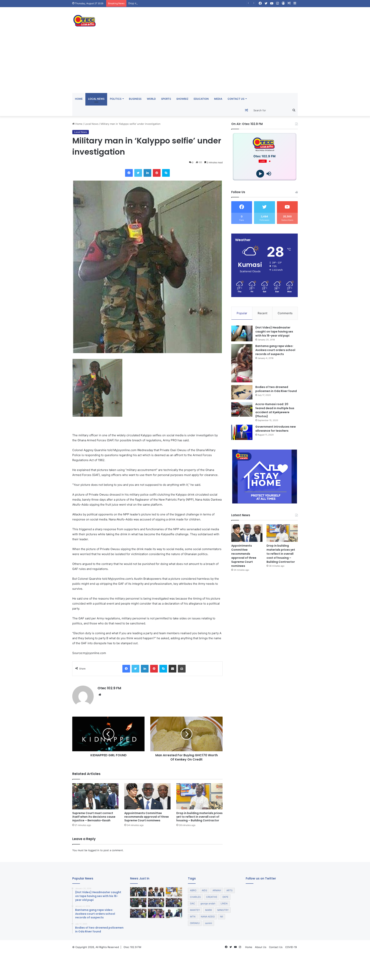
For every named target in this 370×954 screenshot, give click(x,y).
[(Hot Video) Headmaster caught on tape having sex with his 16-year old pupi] (241, 334)
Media (218, 98)
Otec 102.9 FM (109, 688)
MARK (208, 910)
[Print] (182, 669)
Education (201, 98)
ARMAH (217, 890)
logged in (93, 850)
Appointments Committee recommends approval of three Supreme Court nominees (146, 816)
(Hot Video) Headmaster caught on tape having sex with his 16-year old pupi (274, 332)
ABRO (193, 890)
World (151, 98)
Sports (166, 98)
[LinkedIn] (147, 173)
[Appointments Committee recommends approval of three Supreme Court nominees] (147, 796)
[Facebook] (129, 173)
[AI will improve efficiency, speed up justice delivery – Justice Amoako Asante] (174, 902)
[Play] (260, 174)
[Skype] (166, 173)
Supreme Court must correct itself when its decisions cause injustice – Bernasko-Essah (93, 816)
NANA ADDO (208, 916)
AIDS (204, 890)
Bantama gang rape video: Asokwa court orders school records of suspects (275, 350)
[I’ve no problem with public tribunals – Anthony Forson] (138, 902)
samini (208, 923)
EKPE (225, 896)
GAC (192, 903)
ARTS (229, 890)
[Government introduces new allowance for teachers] (241, 432)
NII (221, 916)
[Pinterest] (157, 173)
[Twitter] (138, 173)
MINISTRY (223, 910)
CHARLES (195, 896)
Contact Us (236, 98)
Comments (285, 313)
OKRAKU (195, 923)
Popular (242, 313)
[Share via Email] (172, 669)
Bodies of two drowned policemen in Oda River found (276, 389)
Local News (96, 98)
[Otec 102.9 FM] (108, 21)
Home (79, 98)
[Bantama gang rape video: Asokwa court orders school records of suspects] (241, 363)
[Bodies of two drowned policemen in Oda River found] (241, 392)
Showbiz (182, 98)
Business (135, 98)
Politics (115, 98)
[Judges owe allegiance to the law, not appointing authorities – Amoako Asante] (156, 902)
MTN (192, 916)
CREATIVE (211, 896)
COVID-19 (291, 947)
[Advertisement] (185, 64)
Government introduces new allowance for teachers (275, 429)
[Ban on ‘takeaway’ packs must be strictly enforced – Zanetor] (156, 913)
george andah (207, 903)
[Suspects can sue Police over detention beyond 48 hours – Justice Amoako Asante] (138, 913)
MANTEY (195, 910)
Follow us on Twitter (261, 878)
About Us (260, 947)
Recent (262, 313)
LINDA (224, 903)
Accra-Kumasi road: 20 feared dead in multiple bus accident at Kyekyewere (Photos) (274, 410)
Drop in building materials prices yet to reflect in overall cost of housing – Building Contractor (184, 3)
